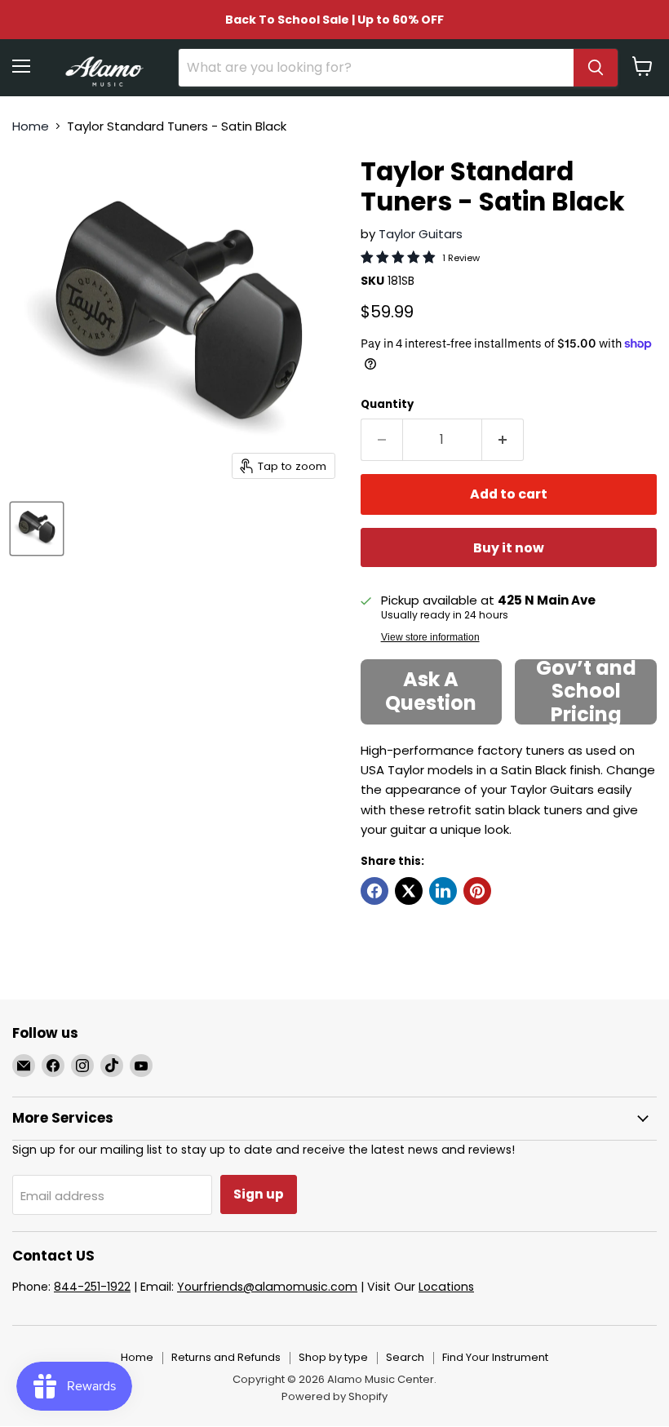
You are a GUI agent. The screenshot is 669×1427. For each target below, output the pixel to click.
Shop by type (333, 1357)
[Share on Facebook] (374, 891)
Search (405, 1357)
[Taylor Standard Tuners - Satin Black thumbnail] (37, 529)
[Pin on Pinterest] (477, 891)
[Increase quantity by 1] (503, 440)
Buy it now (508, 547)
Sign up (258, 1194)
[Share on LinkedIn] (443, 891)
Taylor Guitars (421, 233)
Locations (446, 1287)
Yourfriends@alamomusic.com (267, 1287)
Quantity (387, 404)
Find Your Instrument (495, 1357)
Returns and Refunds (226, 1357)
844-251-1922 (92, 1287)
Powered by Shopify (334, 1396)
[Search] (596, 67)
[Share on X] (409, 891)
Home (30, 126)
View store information (430, 637)
